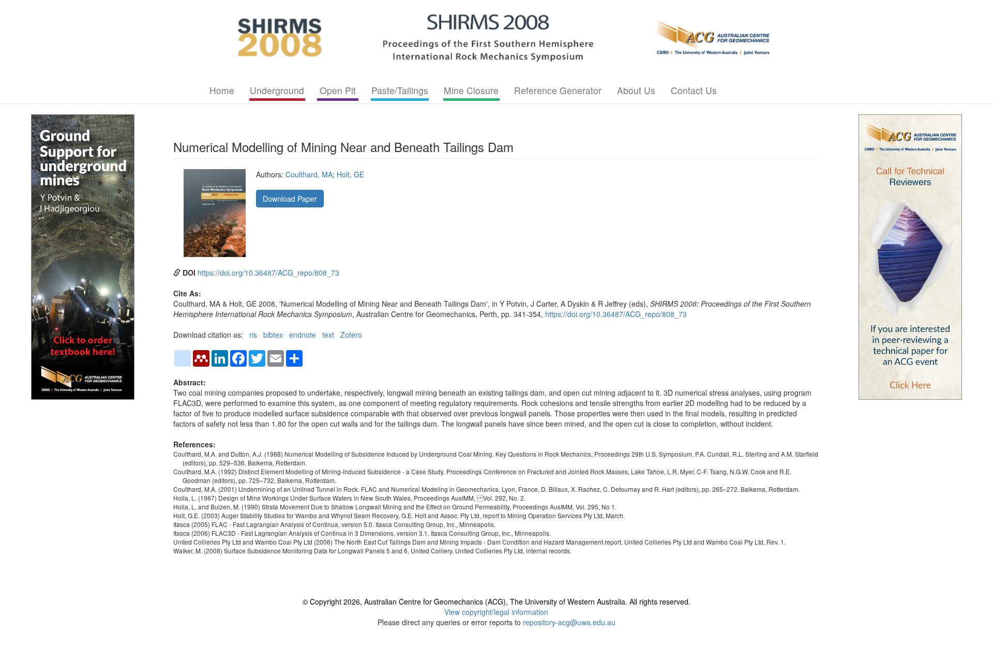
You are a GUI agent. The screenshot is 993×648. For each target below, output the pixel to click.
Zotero (351, 334)
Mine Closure (471, 90)
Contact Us (694, 90)
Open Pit (338, 90)
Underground (277, 90)
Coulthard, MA (309, 174)
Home (221, 90)
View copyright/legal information (496, 612)
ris (253, 334)
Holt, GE (350, 174)
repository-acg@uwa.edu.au (569, 622)
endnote (302, 334)
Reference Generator (557, 90)
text (328, 334)
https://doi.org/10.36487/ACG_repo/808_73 (268, 272)
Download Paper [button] (290, 198)
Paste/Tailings (399, 90)
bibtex (273, 334)
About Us (636, 90)
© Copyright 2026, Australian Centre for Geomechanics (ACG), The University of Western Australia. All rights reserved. (496, 601)
